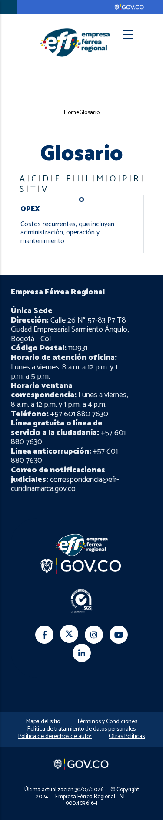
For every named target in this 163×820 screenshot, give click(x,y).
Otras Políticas (127, 736)
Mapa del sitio (43, 722)
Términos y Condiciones (107, 722)
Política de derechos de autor (55, 736)
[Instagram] (94, 635)
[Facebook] (44, 635)
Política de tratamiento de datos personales (81, 729)
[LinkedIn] (82, 653)
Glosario (89, 113)
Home (71, 113)
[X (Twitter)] (69, 634)
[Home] (75, 42)
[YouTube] (119, 635)
